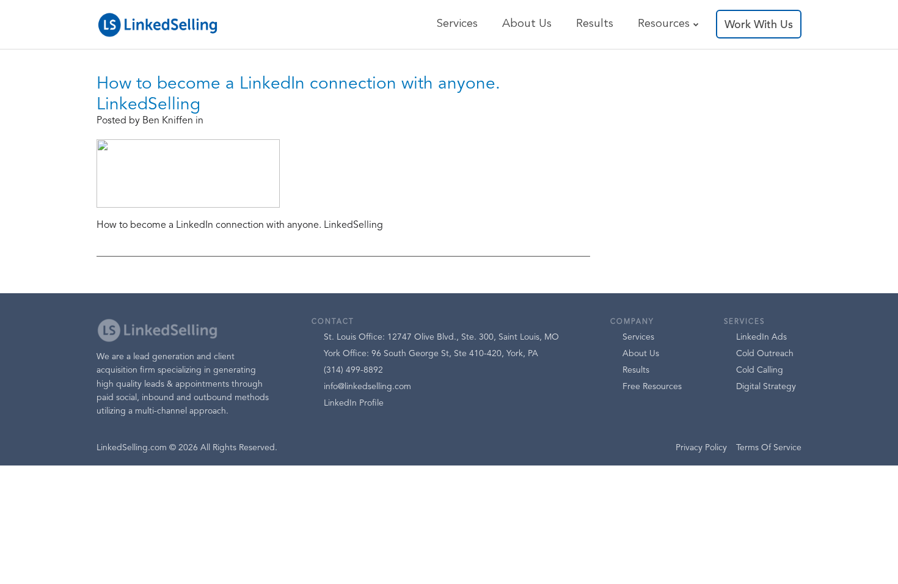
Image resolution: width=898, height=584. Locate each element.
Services (457, 24)
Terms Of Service (768, 447)
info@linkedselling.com (367, 386)
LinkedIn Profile (354, 403)
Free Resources (652, 386)
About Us (527, 24)
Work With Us (759, 25)
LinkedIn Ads (761, 337)
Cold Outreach (765, 353)
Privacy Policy (701, 447)
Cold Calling (759, 370)
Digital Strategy (766, 386)
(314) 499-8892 (353, 370)
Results (594, 24)
